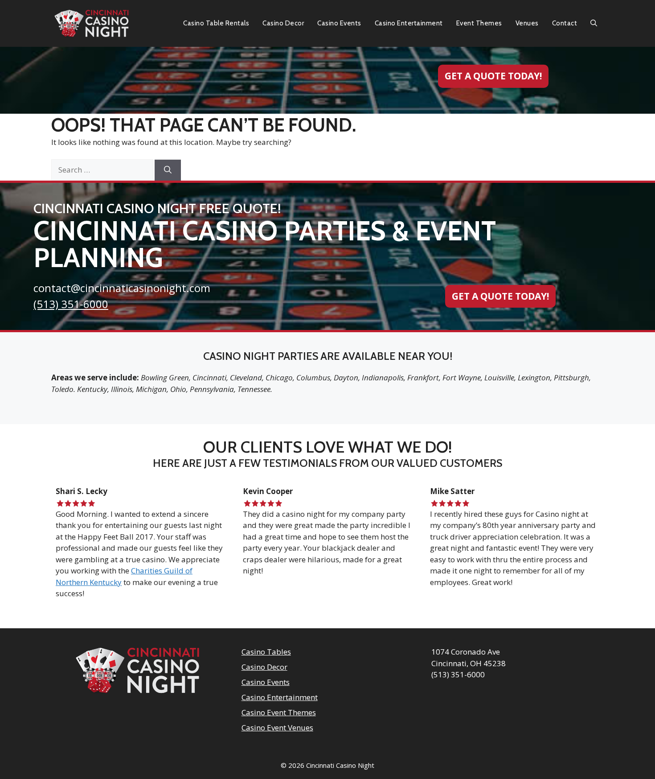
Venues (527, 23)
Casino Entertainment (409, 23)
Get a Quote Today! (493, 76)
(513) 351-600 (67, 304)
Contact (564, 23)
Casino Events (339, 23)
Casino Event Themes (279, 712)
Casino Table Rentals (216, 23)
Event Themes (479, 23)
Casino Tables (266, 652)
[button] (594, 23)
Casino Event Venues (277, 727)
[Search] (168, 170)
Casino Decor (283, 23)
